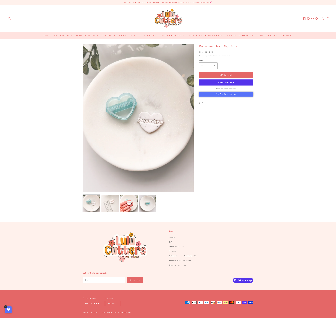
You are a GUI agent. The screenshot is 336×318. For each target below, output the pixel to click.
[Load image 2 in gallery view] (110, 203)
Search (172, 237)
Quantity (203, 60)
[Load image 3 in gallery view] (129, 203)
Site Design (107, 313)
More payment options (226, 89)
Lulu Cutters (94, 313)
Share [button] (204, 103)
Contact (172, 251)
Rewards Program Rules (180, 260)
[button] (9, 18)
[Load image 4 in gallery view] (147, 203)
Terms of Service (177, 265)
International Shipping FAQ (182, 256)
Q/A (170, 242)
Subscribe (135, 280)
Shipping (203, 56)
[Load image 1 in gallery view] (91, 203)
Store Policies (176, 247)
